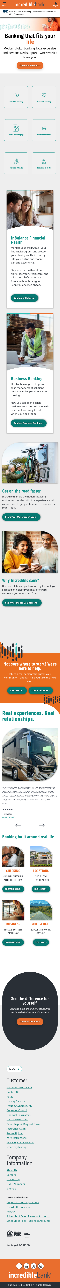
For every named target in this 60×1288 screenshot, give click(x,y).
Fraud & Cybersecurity (19, 1106)
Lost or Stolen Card (17, 1119)
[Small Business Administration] (27, 1234)
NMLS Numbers (16, 1184)
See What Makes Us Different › (22, 602)
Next (42, 825)
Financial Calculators (18, 1115)
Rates (10, 1097)
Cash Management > (13, 942)
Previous (18, 825)
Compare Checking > (13, 889)
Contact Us (13, 1092)
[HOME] (30, 1275)
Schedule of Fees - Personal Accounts (28, 1217)
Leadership (13, 1179)
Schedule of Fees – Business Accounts (28, 1221)
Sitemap (11, 1189)
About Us (12, 1170)
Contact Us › (17, 690)
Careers (11, 1175)
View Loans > (41, 942)
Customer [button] (17, 1081)
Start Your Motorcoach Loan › (21, 517)
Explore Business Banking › (29, 423)
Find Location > (41, 889)
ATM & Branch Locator (19, 1087)
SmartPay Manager (21, 1147)
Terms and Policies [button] (17, 1197)
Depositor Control (17, 1110)
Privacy (12, 1212)
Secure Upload (15, 1133)
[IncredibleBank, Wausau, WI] (30, 4)
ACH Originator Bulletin (21, 1143)
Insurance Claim (21, 1129)
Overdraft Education (18, 1207)
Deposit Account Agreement (23, 1203)
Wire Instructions (21, 1138)
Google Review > (9, 817)
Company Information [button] (19, 1161)
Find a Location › (41, 690)
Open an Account (31, 65)
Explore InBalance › (24, 298)
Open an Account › (31, 1021)
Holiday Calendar (17, 1101)
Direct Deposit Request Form (23, 1124)
